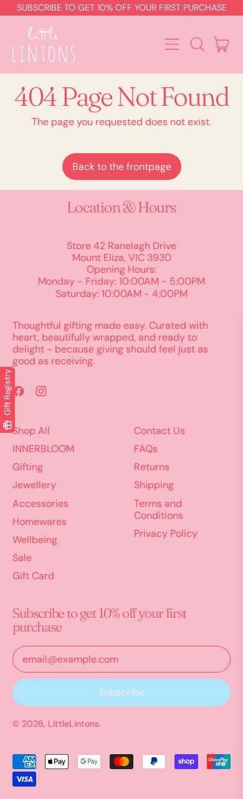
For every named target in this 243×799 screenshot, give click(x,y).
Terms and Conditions (158, 509)
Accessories (40, 503)
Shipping (154, 484)
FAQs (146, 448)
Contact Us (159, 430)
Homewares (39, 521)
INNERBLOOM (43, 448)
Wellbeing (34, 539)
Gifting (27, 466)
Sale (22, 557)
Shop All (31, 430)
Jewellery (34, 484)
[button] (197, 44)
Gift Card (33, 575)
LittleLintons (73, 723)
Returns (151, 466)
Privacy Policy (166, 533)
